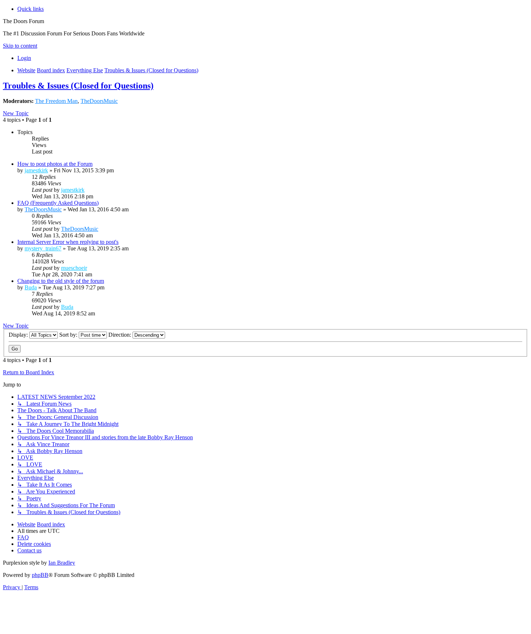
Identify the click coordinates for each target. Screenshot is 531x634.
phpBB (40, 575)
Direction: (120, 335)
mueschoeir (74, 268)
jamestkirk (36, 170)
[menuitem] (24, 58)
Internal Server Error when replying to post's (67, 242)
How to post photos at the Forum (54, 164)
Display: (19, 335)
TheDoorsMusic (99, 101)
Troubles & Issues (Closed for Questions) (78, 85)
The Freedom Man (56, 101)
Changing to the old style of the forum (60, 281)
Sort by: (69, 335)
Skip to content (20, 46)
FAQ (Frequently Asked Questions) (58, 203)
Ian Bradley (61, 563)
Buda (31, 287)
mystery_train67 (43, 248)
